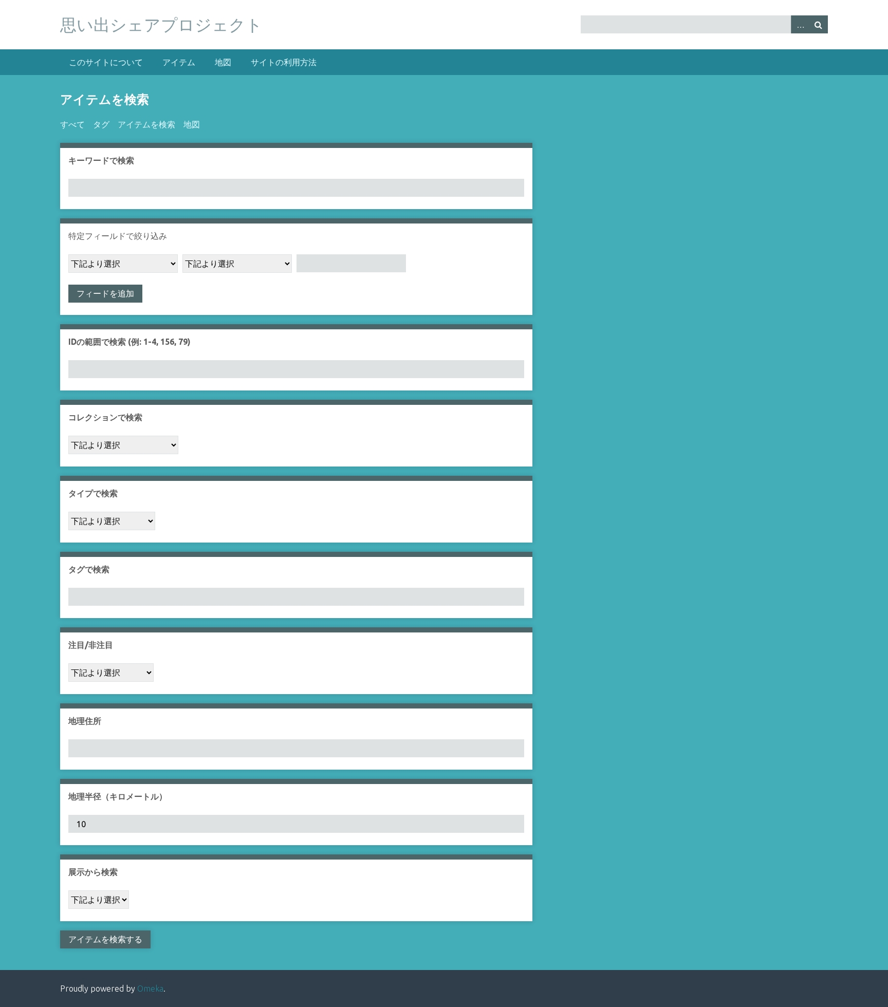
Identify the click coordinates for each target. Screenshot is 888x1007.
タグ (101, 124)
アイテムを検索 (146, 124)
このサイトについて (106, 62)
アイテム (178, 62)
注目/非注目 (90, 644)
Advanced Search (800, 24)
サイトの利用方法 (284, 62)
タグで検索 (88, 569)
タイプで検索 (93, 493)
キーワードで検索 (101, 160)
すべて (72, 124)
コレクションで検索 (105, 417)
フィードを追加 (105, 293)
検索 (818, 24)
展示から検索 (93, 872)
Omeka (150, 988)
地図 (223, 62)
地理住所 (84, 720)
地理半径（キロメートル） (117, 796)
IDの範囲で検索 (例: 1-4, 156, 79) (129, 341)
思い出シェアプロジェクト (161, 24)
